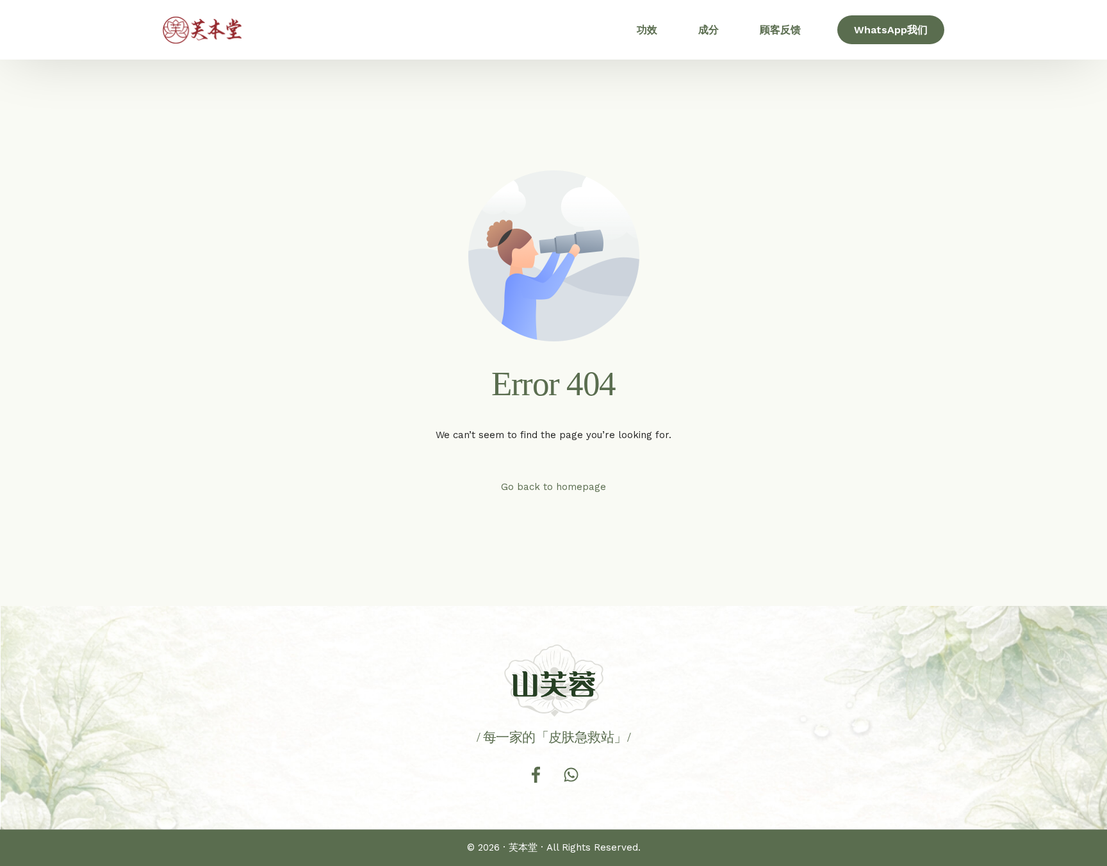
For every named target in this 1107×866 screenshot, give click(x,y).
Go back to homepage (553, 487)
